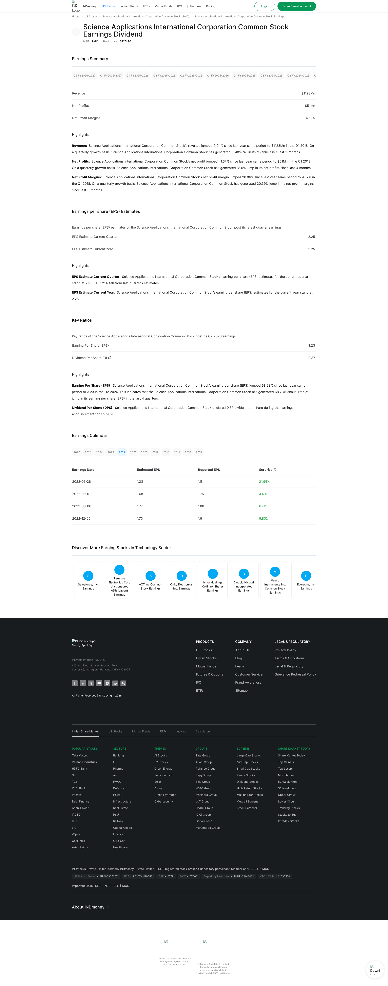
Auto (116, 775)
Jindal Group (204, 821)
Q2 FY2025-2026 (191, 75)
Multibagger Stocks (250, 794)
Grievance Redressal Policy (295, 674)
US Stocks (109, 6)
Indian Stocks (129, 6)
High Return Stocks (249, 788)
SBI (74, 775)
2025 (88, 452)
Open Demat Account (297, 6)
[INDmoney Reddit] (115, 683)
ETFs (146, 6)
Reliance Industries (84, 762)
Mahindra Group (206, 794)
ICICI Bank (79, 788)
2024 (99, 452)
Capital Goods (122, 827)
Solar (157, 781)
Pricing (210, 6)
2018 (166, 452)
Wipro (76, 834)
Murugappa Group (208, 827)
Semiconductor (164, 775)
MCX (125, 885)
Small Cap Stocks (248, 768)
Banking (118, 755)
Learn (239, 666)
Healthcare (120, 847)
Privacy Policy (285, 650)
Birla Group (203, 781)
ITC (74, 821)
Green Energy (163, 768)
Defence (118, 788)
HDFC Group (204, 788)
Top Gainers (286, 762)
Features (195, 6)
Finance (118, 834)
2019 (155, 452)
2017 (177, 452)
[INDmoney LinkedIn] (83, 683)
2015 (199, 452)
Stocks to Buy (287, 814)
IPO (179, 6)
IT (114, 762)
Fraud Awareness (248, 682)
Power (117, 794)
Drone (158, 788)
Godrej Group (204, 808)
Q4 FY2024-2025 (245, 75)
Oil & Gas (119, 840)
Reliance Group (206, 768)
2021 (133, 452)
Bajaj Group (203, 775)
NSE (107, 885)
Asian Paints (80, 847)
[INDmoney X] (91, 683)
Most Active (286, 775)
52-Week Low (287, 788)
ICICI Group (203, 814)
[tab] (85, 733)
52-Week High (287, 781)
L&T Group (203, 801)
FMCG (117, 781)
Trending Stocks (289, 808)
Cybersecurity (163, 801)
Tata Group (203, 755)
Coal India (78, 840)
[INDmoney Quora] (123, 683)
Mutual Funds (163, 6)
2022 (122, 452)
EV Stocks (161, 762)
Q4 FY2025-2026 (138, 75)
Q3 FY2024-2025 (271, 75)
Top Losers (285, 768)
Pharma (118, 768)
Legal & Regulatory (289, 666)
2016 (188, 452)
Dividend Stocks (247, 781)
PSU (116, 814)
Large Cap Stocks (249, 755)
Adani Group (204, 762)
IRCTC (76, 814)
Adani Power (80, 808)
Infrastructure (122, 801)
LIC (74, 827)
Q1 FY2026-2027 (111, 75)
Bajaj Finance (80, 801)
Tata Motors (80, 755)
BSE (116, 885)
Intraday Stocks (288, 821)
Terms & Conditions (290, 658)
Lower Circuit (286, 801)
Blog (238, 658)
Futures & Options (209, 674)
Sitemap (241, 690)
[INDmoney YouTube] (99, 683)
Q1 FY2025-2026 (218, 75)
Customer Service (249, 674)
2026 (77, 452)
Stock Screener (247, 808)
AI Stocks (160, 755)
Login (264, 6)
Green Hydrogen (165, 794)
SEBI (98, 885)
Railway (118, 821)
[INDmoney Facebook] (75, 683)
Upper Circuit (287, 794)
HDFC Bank (79, 768)
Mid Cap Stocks (247, 762)
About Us (242, 650)
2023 (111, 452)
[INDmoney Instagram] (107, 683)
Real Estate (120, 808)
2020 (144, 452)
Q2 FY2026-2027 (84, 75)
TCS (75, 781)
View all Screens (247, 801)
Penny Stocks (246, 775)
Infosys (76, 794)
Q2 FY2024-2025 (298, 75)
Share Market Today (291, 755)
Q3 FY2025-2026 (164, 75)
